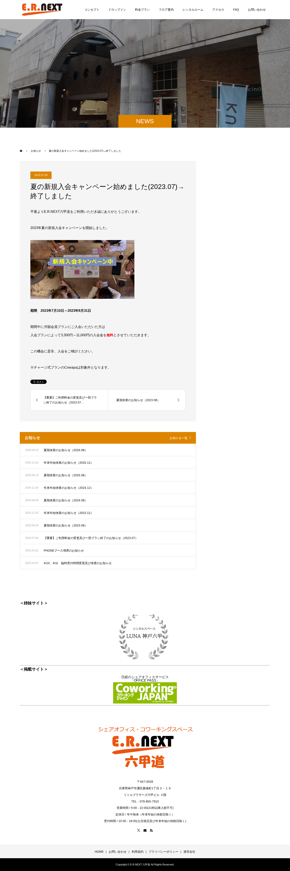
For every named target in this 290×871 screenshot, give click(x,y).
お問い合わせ (257, 9)
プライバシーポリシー (163, 851)
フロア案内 (166, 9)
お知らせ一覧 (178, 438)
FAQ (236, 9)
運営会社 (189, 851)
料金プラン (142, 9)
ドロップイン (117, 9)
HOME (99, 851)
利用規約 (138, 851)
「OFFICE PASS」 (145, 680)
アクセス (218, 9)
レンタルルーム (193, 9)
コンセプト (91, 9)
